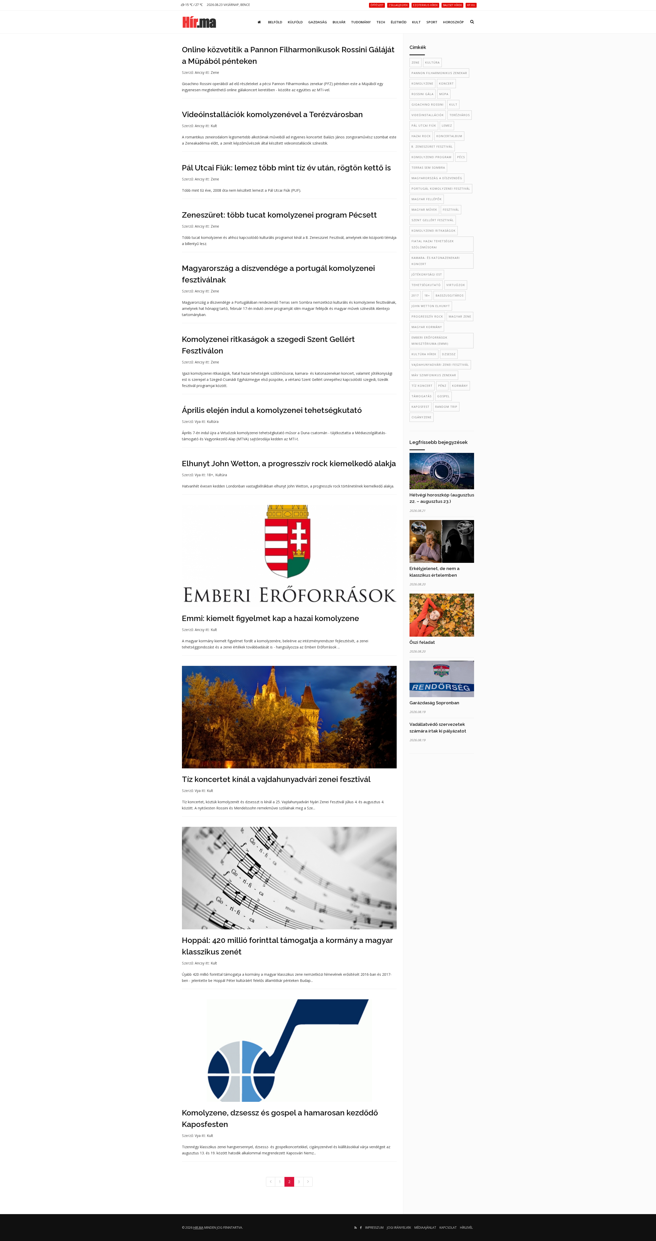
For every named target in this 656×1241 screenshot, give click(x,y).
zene (415, 62)
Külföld (295, 22)
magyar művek (424, 209)
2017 (415, 295)
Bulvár (339, 22)
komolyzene (422, 83)
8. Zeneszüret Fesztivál (432, 146)
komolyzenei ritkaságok (434, 230)
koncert (446, 83)
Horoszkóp (453, 22)
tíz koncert (422, 386)
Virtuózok (455, 285)
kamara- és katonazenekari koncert (436, 261)
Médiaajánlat (425, 1227)
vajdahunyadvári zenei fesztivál (440, 365)
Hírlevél (466, 1227)
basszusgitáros (450, 295)
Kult (416, 22)
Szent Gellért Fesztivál (433, 220)
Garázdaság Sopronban (434, 702)
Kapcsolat (448, 1227)
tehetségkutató (426, 285)
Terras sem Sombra (428, 167)
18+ (210, 474)
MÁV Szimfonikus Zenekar (434, 375)
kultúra (432, 62)
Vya (198, 421)
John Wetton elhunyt (431, 306)
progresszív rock (427, 316)
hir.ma (198, 1227)
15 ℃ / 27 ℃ (193, 5)
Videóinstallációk (428, 115)
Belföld (275, 22)
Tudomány (361, 22)
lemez (447, 125)
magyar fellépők (427, 199)
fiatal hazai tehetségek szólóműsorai (433, 244)
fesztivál (451, 209)
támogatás (422, 396)
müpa (443, 94)
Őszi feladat (422, 642)
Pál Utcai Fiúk (424, 125)
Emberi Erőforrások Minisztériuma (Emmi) (430, 340)
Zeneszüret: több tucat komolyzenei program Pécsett (279, 214)
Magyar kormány (427, 327)
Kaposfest (420, 407)
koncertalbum (449, 136)
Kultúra (213, 421)
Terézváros (459, 115)
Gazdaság (317, 22)
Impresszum (374, 1227)
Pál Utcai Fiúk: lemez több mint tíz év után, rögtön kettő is (286, 167)
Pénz (442, 386)
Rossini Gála (423, 94)
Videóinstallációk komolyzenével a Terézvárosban (272, 114)
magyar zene (460, 316)
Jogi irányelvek (399, 1227)
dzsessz (449, 354)
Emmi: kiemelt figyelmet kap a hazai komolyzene (270, 618)
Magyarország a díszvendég (437, 178)
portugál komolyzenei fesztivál (441, 188)
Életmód (398, 22)
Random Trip (446, 407)
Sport (431, 22)
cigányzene (422, 417)
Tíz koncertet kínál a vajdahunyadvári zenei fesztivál (276, 779)
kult (453, 104)
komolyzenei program (432, 157)
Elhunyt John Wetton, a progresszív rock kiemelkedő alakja (289, 463)
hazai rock (421, 136)
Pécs (461, 157)
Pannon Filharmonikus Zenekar (439, 73)
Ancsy (199, 72)
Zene (215, 72)
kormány (460, 386)
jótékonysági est (427, 274)
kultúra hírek (424, 354)
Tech (380, 22)
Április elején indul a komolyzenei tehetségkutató (272, 410)
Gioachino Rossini (428, 104)
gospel (443, 396)
